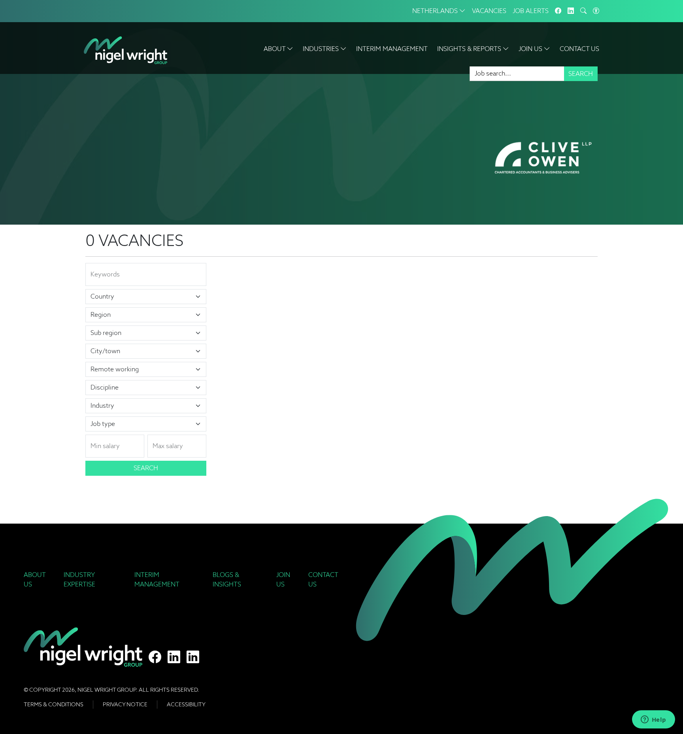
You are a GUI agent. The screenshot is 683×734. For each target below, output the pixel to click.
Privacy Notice (125, 704)
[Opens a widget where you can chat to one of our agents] (653, 720)
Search (580, 74)
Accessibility (186, 704)
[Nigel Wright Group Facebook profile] (155, 657)
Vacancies (489, 11)
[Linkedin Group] (570, 11)
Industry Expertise (79, 579)
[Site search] (583, 11)
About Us (34, 579)
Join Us (283, 579)
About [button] (275, 49)
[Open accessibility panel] (596, 11)
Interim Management (392, 49)
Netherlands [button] (435, 11)
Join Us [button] (531, 49)
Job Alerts (531, 11)
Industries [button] (321, 49)
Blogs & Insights (227, 579)
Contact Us (579, 49)
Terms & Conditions (53, 704)
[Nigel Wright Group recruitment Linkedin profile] (174, 657)
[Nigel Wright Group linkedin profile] (193, 657)
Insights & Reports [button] (470, 49)
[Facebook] (558, 11)
